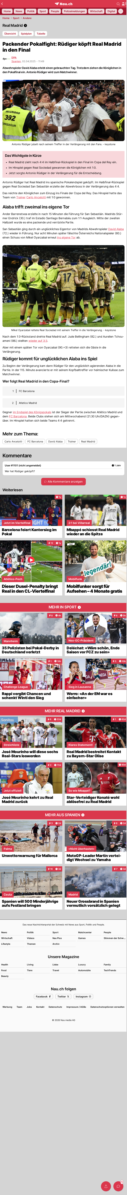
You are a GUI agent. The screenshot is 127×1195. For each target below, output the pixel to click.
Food (4, 970)
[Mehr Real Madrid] (63, 711)
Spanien (16, 61)
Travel (56, 970)
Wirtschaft (6, 938)
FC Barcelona (18, 416)
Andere (27, 18)
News (4, 932)
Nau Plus (57, 938)
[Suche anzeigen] (118, 4)
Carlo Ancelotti (36, 197)
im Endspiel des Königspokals (32, 412)
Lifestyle (5, 944)
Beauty (5, 976)
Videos (30, 938)
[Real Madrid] (63, 25)
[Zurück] (2, 3)
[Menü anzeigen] (124, 4)
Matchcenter (85, 932)
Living (30, 964)
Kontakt (40, 1007)
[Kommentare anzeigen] (118, 1186)
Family (107, 964)
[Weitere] (120, 11)
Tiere (29, 970)
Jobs (29, 1007)
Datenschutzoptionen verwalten (107, 1007)
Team (19, 1007)
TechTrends (110, 970)
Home (5, 18)
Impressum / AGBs (76, 1007)
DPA (14, 57)
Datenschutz (55, 1007)
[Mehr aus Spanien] (63, 815)
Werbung (7, 1007)
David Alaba (116, 229)
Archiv (56, 944)
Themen (31, 944)
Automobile (84, 970)
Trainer (21, 197)
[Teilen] (106, 1186)
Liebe (55, 964)
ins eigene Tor (66, 237)
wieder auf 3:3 (37, 340)
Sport (16, 18)
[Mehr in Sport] (63, 607)
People (107, 932)
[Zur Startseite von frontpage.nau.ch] (63, 3)
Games (82, 938)
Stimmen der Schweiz (115, 938)
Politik (30, 932)
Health (4, 964)
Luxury (82, 964)
